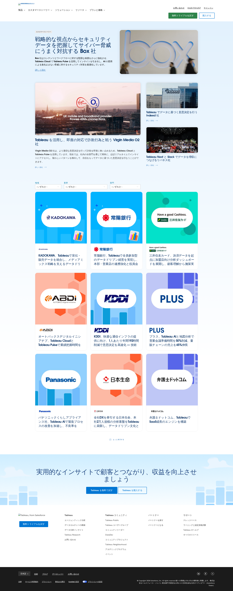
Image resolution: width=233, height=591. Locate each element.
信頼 (36, 574)
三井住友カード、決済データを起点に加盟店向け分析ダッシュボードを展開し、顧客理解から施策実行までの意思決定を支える (171, 262)
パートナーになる (155, 525)
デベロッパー (58, 574)
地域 (37, 183)
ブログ (45, 574)
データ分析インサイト (74, 530)
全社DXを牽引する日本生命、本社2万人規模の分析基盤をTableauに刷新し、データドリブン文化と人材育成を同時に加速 (116, 424)
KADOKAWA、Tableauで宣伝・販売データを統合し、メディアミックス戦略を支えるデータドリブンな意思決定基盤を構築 (60, 262)
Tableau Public (112, 520)
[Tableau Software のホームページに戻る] (29, 3)
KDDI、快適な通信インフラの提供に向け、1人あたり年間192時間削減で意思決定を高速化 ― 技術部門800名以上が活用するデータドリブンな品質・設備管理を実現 (116, 345)
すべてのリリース (190, 535)
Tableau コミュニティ (116, 515)
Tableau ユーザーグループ (116, 525)
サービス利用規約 (31, 582)
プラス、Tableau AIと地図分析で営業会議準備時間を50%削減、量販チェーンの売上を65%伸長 (171, 341)
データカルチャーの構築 (75, 525)
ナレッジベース (190, 520)
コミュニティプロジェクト (116, 539)
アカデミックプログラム (115, 549)
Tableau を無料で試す (102, 490)
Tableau (69, 515)
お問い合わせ (178, 8)
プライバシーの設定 (95, 582)
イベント (109, 554)
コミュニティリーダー (114, 530)
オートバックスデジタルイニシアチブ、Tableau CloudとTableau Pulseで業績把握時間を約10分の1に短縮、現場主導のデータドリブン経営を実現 (60, 345)
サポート (187, 515)
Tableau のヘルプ (191, 530)
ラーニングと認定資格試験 (194, 525)
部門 (112, 183)
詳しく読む (40, 70)
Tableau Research (72, 535)
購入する (207, 15)
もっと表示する (118, 440)
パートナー (153, 515)
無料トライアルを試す (183, 15)
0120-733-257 (194, 8)
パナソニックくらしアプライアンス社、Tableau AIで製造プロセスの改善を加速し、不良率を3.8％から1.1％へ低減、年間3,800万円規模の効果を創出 (60, 426)
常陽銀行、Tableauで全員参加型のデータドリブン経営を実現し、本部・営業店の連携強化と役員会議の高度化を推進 (116, 262)
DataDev (109, 535)
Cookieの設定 (73, 582)
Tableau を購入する (132, 490)
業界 (66, 183)
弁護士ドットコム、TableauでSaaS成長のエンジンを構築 (170, 420)
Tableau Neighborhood (115, 544)
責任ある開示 (60, 582)
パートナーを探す (155, 520)
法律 (20, 582)
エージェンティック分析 (75, 520)
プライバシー (47, 582)
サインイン (208, 8)
